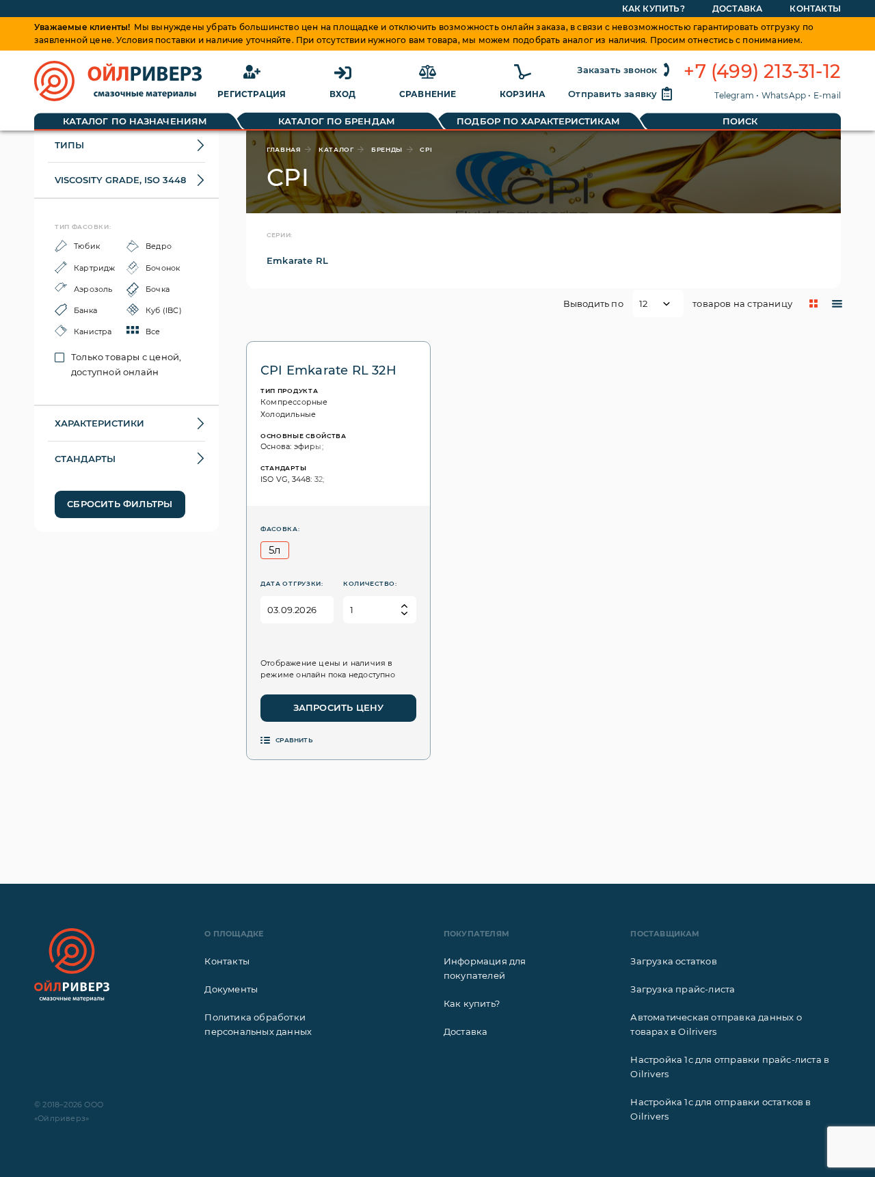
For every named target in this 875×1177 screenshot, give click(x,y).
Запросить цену (338, 707)
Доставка (737, 8)
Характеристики (99, 423)
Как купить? (653, 8)
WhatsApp (784, 95)
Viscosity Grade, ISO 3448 (120, 179)
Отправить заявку (612, 93)
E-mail (827, 95)
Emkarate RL (297, 260)
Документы (231, 989)
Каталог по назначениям (135, 121)
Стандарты (85, 458)
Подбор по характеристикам (538, 121)
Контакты (815, 8)
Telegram (734, 95)
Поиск (740, 121)
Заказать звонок (617, 69)
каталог (336, 149)
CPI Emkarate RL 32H (328, 370)
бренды (387, 149)
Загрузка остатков (673, 961)
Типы (69, 144)
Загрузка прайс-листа (682, 989)
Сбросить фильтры (119, 503)
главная (284, 149)
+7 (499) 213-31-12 (762, 72)
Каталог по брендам (336, 121)
